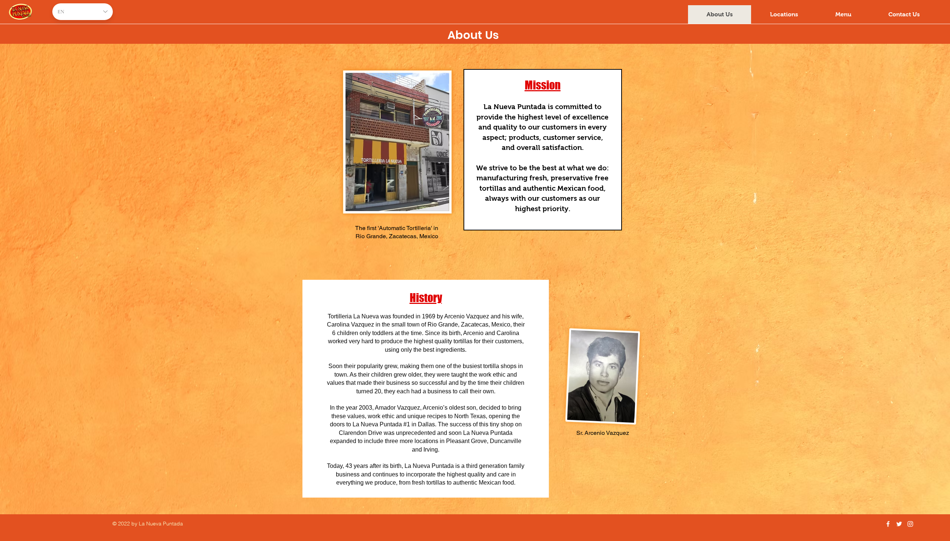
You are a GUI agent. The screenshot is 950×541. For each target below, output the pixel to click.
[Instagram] (910, 524)
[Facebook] (888, 524)
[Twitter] (899, 524)
